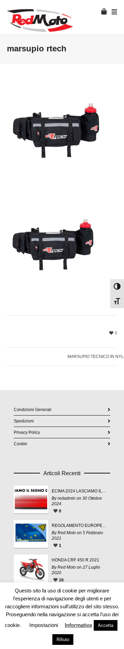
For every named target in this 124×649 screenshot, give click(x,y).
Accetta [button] (105, 625)
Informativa (78, 625)
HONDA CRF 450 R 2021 (75, 560)
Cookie (20, 443)
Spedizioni (24, 421)
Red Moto (67, 532)
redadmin (66, 498)
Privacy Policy (27, 432)
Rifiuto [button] (62, 639)
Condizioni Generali (32, 409)
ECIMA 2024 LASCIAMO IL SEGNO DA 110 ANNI (79, 491)
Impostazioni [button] (43, 625)
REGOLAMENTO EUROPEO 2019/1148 (79, 525)
